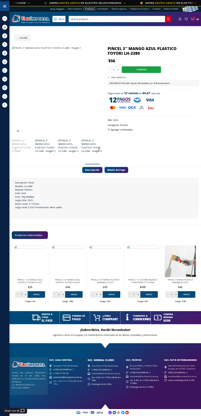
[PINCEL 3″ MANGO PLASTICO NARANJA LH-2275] (180, 261)
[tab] (92, 170)
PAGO (76, 319)
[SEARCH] (168, 19)
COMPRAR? (110, 319)
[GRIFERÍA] (4, 44)
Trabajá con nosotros (139, 9)
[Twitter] (123, 412)
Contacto (156, 9)
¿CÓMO (106, 315)
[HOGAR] (4, 61)
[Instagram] (110, 412)
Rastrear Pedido (171, 9)
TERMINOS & (140, 315)
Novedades (103, 9)
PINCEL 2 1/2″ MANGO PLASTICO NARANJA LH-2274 (105, 281)
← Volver (22, 37)
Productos (89, 9)
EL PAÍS (47, 321)
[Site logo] (30, 18)
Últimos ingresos (119, 9)
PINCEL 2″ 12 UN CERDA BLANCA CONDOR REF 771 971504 (142, 281)
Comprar (141, 69)
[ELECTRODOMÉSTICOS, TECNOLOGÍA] (4, 27)
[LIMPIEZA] (4, 87)
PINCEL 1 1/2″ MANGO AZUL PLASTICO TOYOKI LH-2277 (30, 281)
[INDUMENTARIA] (4, 79)
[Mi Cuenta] (180, 19)
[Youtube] (127, 412)
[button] (16, 150)
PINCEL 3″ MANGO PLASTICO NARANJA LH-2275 (180, 281)
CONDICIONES (141, 319)
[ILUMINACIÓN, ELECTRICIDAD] (4, 70)
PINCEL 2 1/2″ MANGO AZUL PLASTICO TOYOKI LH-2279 (67, 281)
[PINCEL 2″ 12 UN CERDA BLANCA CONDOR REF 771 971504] (143, 261)
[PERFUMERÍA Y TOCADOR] (4, 105)
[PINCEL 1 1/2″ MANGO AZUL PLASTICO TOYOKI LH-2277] (30, 261)
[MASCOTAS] (4, 96)
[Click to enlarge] (18, 131)
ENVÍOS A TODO (47, 316)
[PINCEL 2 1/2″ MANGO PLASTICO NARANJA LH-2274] (105, 261)
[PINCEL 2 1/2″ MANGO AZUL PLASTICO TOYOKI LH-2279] (67, 261)
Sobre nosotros (75, 9)
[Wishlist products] (186, 19)
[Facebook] (114, 412)
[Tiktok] (118, 412)
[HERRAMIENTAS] (4, 53)
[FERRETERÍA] (4, 35)
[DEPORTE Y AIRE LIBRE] (4, 18)
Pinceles (124, 125)
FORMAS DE (78, 315)
